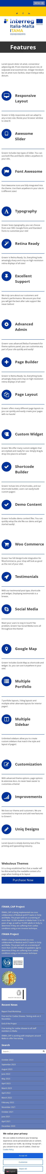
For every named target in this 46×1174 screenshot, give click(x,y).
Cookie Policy (8, 1149)
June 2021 (6, 1116)
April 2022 (6, 1093)
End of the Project (9, 1023)
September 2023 (9, 1064)
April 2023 (6, 1083)
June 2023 (6, 1074)
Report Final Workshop (11, 1011)
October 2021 (7, 1112)
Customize (23, 1162)
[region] (23, 1152)
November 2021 (8, 1107)
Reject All (23, 1169)
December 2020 (8, 1126)
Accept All (23, 1155)
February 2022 (8, 1102)
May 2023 (6, 1078)
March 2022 (7, 1097)
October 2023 (7, 1059)
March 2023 (7, 1088)
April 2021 (6, 1121)
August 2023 (7, 1069)
